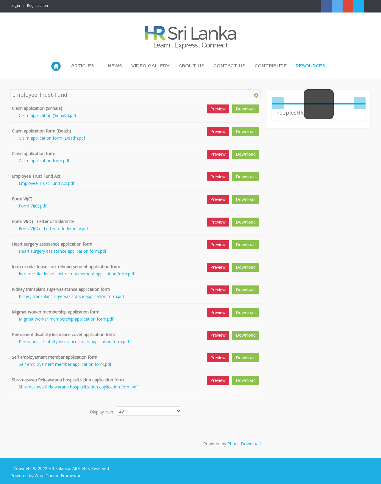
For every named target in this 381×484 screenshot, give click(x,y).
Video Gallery (150, 65)
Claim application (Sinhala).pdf (47, 115)
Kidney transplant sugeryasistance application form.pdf (71, 296)
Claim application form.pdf (44, 160)
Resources (310, 65)
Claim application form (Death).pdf (52, 138)
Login (15, 5)
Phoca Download (244, 443)
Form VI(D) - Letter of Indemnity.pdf (53, 228)
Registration (37, 5)
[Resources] (256, 95)
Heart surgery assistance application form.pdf (62, 251)
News (115, 65)
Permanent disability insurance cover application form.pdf (74, 341)
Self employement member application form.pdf (65, 364)
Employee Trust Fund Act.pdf (46, 183)
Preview (218, 109)
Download (246, 109)
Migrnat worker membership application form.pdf (66, 319)
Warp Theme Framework (59, 475)
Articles (82, 65)
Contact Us (229, 65)
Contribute (270, 65)
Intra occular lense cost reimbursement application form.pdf (76, 274)
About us (191, 65)
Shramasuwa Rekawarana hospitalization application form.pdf (78, 387)
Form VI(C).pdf (32, 206)
